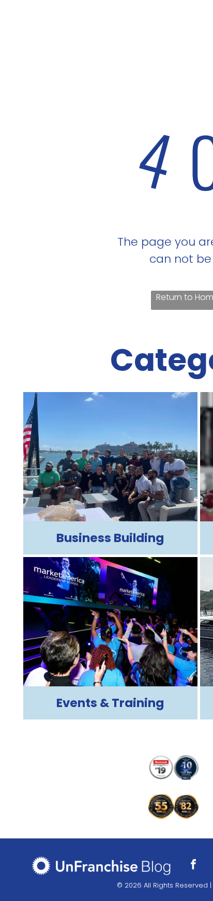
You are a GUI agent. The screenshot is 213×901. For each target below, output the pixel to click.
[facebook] (193, 866)
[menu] (197, 17)
